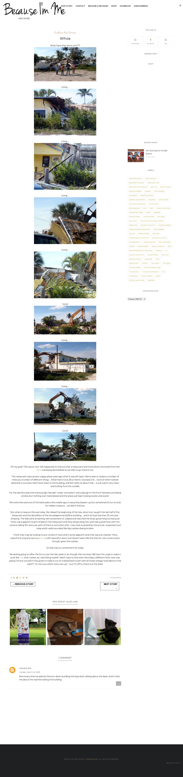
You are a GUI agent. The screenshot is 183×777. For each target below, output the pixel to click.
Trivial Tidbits (146, 276)
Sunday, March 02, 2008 (29, 672)
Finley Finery (94, 640)
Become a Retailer (98, 6)
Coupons (152, 200)
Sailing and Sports (136, 255)
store (38, 470)
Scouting (165, 255)
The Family (155, 263)
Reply (119, 683)
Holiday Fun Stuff (148, 225)
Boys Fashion (165, 187)
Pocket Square (149, 242)
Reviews (159, 251)
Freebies (156, 212)
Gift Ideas (161, 217)
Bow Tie (154, 187)
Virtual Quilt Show (136, 280)
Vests (158, 276)
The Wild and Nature (152, 267)
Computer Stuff (146, 195)
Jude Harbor (141, 6)
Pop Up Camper (164, 242)
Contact (80, 6)
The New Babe (134, 267)
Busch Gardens (135, 191)
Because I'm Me (153, 183)
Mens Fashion (143, 234)
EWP (151, 208)
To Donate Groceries (150, 272)
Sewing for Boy (135, 259)
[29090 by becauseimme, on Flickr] (65, 460)
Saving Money (152, 255)
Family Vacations (163, 208)
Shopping (148, 259)
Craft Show (163, 200)
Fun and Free (149, 217)
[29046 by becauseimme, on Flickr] (65, 297)
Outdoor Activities (159, 238)
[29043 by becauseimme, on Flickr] (65, 243)
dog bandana (134, 208)
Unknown (25, 668)
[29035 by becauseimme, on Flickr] (65, 189)
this (21, 557)
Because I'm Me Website (138, 187)
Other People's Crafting (139, 238)
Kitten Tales (57, 640)
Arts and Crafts (135, 178)
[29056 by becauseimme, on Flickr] (65, 380)
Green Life (133, 225)
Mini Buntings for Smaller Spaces (157, 152)
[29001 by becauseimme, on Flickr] (65, 135)
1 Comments (115, 578)
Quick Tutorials (158, 246)
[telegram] (17, 577)
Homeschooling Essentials (139, 229)
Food (148, 212)
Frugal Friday (134, 217)
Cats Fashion (159, 191)
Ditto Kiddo (153, 204)
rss (166, 43)
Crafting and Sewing (65, 32)
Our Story (66, 6)
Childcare (133, 195)
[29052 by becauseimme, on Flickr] (65, 334)
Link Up (132, 234)
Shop (114, 6)
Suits (158, 259)
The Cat (145, 263)
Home (55, 6)
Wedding (151, 280)
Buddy (15, 640)
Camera (148, 191)
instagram (135, 43)
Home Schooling (164, 225)
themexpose (92, 759)
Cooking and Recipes (137, 200)
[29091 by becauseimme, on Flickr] (65, 80)
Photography (134, 242)
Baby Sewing (151, 178)
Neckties (155, 234)
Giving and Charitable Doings (152, 221)
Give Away (133, 221)
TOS (163, 272)
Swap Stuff (133, 263)
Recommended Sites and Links (140, 251)
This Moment (134, 272)
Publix (131, 246)
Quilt (170, 246)
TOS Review (133, 276)
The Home (166, 263)
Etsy (145, 208)
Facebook (125, 6)
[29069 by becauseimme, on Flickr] (65, 424)
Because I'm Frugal (136, 183)
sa (166, 251)
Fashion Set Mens (136, 212)
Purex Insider (143, 246)
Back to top (173, 763)
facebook (150, 43)
